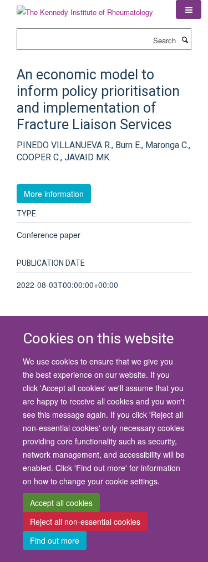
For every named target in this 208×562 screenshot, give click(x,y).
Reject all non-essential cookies (85, 521)
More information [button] (54, 193)
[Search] (185, 39)
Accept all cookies (61, 502)
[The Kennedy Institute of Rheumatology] (85, 8)
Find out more (54, 540)
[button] (188, 9)
